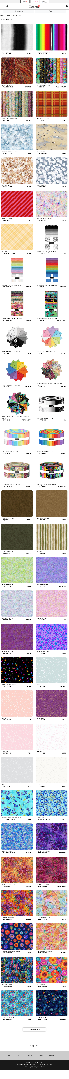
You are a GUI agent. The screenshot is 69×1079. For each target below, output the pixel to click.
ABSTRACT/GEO (17, 15)
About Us (9, 1056)
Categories (19, 11)
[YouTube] (36, 1046)
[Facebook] (30, 1046)
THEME (8, 15)
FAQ (18, 1055)
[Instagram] (33, 1046)
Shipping (30, 1055)
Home (2, 15)
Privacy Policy (40, 1056)
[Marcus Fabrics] (44, 1)
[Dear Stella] (34, 1)
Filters (50, 11)
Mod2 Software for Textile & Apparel (34, 1066)
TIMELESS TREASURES (36, 1062)
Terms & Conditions (52, 1056)
